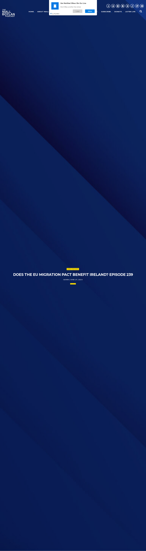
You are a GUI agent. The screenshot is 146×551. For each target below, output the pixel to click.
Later (78, 11)
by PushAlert (55, 14)
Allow (90, 11)
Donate (118, 12)
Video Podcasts (72, 269)
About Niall (43, 12)
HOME (31, 12)
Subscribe (106, 12)
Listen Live (130, 12)
